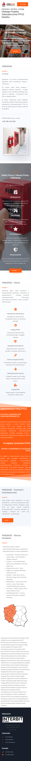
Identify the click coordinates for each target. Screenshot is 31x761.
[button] (22, 4)
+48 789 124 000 (8, 121)
